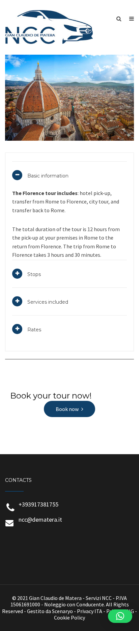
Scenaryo (62, 611)
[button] (120, 616)
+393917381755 (38, 504)
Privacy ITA (89, 611)
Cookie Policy (69, 617)
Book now (67, 409)
